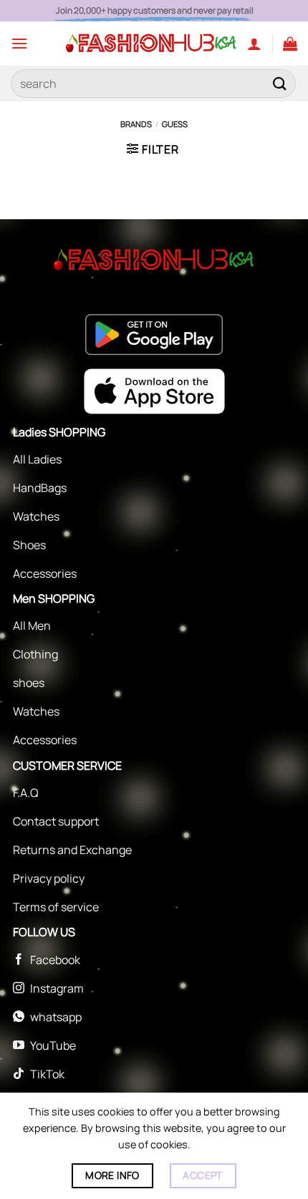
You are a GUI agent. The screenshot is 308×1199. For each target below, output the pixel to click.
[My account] (254, 43)
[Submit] (280, 83)
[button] (19, 43)
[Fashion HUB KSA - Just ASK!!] (151, 43)
